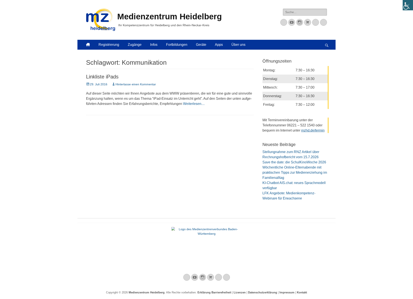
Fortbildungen (176, 44)
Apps (219, 44)
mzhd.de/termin (313, 130)
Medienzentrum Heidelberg (147, 292)
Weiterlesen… (194, 104)
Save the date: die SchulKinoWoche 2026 (294, 162)
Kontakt (302, 292)
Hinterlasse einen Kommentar (136, 84)
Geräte (201, 44)
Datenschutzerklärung (262, 292)
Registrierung (109, 44)
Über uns (238, 44)
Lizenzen (240, 292)
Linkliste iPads (102, 77)
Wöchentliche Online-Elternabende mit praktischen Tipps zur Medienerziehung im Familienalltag (294, 172)
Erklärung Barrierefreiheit (214, 292)
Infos (153, 44)
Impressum (286, 292)
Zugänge (135, 44)
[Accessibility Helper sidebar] (408, 5)
